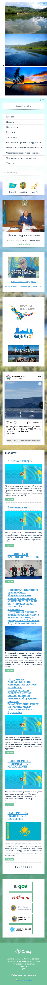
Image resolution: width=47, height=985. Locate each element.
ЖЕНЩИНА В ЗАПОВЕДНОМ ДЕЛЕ (23, 555)
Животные (11, 137)
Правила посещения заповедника (22, 147)
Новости (10, 122)
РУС (23, 106)
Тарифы (10, 163)
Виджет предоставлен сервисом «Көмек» (23, 440)
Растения (10, 132)
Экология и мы (18, 507)
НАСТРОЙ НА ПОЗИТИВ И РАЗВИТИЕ (18, 815)
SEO (23, 969)
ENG (29, 106)
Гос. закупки (12, 127)
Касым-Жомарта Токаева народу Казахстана (23, 286)
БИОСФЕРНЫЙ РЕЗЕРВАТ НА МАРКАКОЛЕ (19, 763)
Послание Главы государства (23, 282)
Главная (10, 116)
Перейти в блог (23, 244)
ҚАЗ (18, 106)
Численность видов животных (21, 158)
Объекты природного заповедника (22, 153)
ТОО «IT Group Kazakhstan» (28, 959)
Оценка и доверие (20, 460)
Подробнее (9, 499)
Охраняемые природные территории (23, 142)
